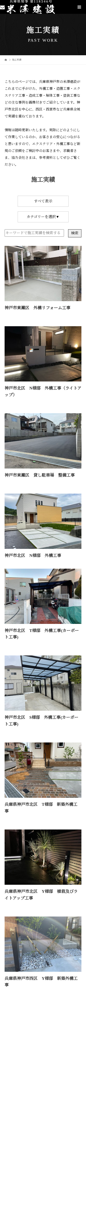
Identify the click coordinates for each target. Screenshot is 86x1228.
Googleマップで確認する (22, 1176)
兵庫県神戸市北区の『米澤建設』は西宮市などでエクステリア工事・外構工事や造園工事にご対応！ (37, 1143)
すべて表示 (43, 201)
